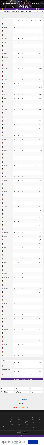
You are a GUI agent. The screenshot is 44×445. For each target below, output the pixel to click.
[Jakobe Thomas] (2, 307)
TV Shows (11, 424)
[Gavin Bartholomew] (2, 38)
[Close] (43, 441)
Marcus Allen (5, 27)
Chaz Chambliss (6, 72)
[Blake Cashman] (2, 68)
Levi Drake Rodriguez (6, 277)
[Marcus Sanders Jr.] (2, 292)
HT (22, 20)
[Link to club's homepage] (2, 9)
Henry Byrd (5, 64)
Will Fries (5, 105)
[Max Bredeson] (2, 53)
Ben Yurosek (5, 355)
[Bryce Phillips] (2, 240)
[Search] (27, 9)
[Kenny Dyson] (2, 94)
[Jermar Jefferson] (2, 154)
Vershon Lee (5, 187)
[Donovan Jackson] (2, 147)
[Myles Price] (2, 247)
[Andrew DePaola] (2, 91)
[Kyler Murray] (2, 217)
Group (33, 419)
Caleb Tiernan (5, 314)
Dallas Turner (5, 318)
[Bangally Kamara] (2, 176)
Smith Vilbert (5, 333)
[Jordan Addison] (2, 23)
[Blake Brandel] (2, 50)
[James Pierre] (2, 244)
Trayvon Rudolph (6, 288)
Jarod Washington (6, 340)
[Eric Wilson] (2, 352)
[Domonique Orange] (2, 232)
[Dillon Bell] (2, 46)
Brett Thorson (5, 374)
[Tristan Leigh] (2, 191)
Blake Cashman (6, 68)
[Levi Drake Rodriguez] (2, 277)
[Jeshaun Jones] (2, 169)
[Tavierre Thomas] (2, 311)
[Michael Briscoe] (2, 57)
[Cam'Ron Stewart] (2, 300)
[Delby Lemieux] (2, 195)
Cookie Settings (33, 438)
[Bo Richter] (2, 258)
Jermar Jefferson (6, 154)
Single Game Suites (33, 425)
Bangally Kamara (6, 176)
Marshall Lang (5, 180)
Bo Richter (5, 258)
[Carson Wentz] (2, 344)
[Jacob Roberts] (2, 270)
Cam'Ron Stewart (6, 299)
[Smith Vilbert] (2, 333)
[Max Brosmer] (2, 61)
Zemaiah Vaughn (6, 329)
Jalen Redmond (6, 251)
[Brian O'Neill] (2, 229)
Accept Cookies (33, 443)
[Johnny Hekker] (2, 132)
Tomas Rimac (5, 262)
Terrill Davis (5, 83)
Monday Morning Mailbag (5, 418)
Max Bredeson (5, 53)
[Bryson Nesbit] (2, 221)
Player (2, 20)
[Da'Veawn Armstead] (2, 31)
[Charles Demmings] (2, 87)
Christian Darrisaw (6, 79)
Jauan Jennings (6, 161)
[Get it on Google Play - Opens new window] (25, 433)
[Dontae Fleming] (2, 102)
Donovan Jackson (6, 146)
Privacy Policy (16, 443)
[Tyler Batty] (2, 42)
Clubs (33, 427)
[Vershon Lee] (2, 188)
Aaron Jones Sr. (6, 165)
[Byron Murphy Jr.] (2, 214)
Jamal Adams (5, 365)
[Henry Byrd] (2, 65)
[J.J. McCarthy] (2, 206)
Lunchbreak (4, 420)
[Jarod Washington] (2, 341)
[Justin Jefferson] (2, 158)
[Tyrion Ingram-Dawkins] (2, 143)
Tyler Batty (5, 42)
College (40, 20)
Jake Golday (5, 113)
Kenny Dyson (5, 94)
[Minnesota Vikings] (22, 436)
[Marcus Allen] (2, 27)
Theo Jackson (5, 150)
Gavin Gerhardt (5, 109)
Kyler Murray (5, 217)
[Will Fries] (2, 106)
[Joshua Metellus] (2, 210)
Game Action (18, 419)
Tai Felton (5, 98)
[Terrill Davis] (2, 83)
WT (26, 20)
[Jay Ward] (2, 337)
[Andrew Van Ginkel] (2, 326)
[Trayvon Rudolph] (2, 288)
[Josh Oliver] (2, 225)
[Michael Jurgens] (2, 173)
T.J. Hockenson (6, 135)
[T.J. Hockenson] (2, 135)
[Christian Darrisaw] (2, 79)
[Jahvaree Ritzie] (2, 266)
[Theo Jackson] (2, 150)
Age (31, 20)
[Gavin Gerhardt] (2, 109)
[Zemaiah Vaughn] (2, 329)
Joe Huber (5, 139)
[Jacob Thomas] (2, 303)
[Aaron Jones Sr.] (2, 165)
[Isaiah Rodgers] (2, 273)
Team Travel (19, 424)
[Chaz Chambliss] (2, 72)
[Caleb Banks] (2, 35)
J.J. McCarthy (5, 206)
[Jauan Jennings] (2, 161)
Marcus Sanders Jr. (6, 292)
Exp (35, 20)
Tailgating (26, 427)
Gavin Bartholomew (6, 38)
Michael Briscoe (6, 57)
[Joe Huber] (2, 139)
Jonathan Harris (6, 124)
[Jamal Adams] (2, 365)
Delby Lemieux (5, 195)
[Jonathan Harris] (2, 124)
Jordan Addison (6, 23)
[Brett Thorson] (2, 375)
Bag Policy (26, 416)
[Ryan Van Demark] (2, 322)
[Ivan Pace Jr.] (2, 236)
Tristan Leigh (5, 191)
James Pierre (5, 243)
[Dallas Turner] (2, 318)
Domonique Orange (6, 232)
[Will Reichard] (2, 255)
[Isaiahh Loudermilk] (2, 199)
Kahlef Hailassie (6, 120)
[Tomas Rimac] (2, 262)
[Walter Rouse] (2, 285)
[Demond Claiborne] (2, 76)
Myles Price (5, 247)
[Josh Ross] (2, 281)
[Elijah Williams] (2, 348)
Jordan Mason (5, 202)
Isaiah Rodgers (5, 273)
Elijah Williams (5, 348)
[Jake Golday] (2, 113)
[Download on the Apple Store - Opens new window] (19, 433)
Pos (18, 20)
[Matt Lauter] (2, 184)
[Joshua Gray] (2, 117)
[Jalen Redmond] (2, 251)
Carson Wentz (5, 344)
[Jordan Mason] (2, 203)
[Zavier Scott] (2, 296)
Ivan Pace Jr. (5, 236)
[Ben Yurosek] (2, 355)
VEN (11, 417)
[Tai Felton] (2, 98)
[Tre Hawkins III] (2, 128)
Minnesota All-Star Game (39, 422)
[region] (22, 441)
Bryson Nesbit (5, 221)
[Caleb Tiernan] (2, 314)
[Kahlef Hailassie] (2, 120)
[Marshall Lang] (2, 180)
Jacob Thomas (5, 303)
